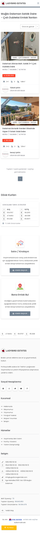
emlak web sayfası (30, 519)
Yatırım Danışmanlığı (11, 445)
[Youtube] (21, 388)
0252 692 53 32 (10, 462)
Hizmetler (5, 430)
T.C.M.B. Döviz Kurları (12, 223)
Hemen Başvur (21, 270)
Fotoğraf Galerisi (10, 415)
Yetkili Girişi (9, 510)
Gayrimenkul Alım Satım (13, 439)
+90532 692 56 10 (26, 471)
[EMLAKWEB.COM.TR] (15, 519)
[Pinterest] (27, 388)
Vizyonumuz (8, 412)
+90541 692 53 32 (11, 468)
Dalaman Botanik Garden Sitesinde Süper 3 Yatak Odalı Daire (18, 130)
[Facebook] (3, 388)
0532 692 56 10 (23, 465)
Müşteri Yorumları (10, 418)
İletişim (6, 421)
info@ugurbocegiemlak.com (16, 477)
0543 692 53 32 (11, 465)
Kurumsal (5, 398)
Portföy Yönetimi (10, 442)
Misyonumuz (8, 409)
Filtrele (10, 528)
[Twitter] (15, 388)
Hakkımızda (8, 406)
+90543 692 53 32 (12, 471)
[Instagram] (9, 388)
